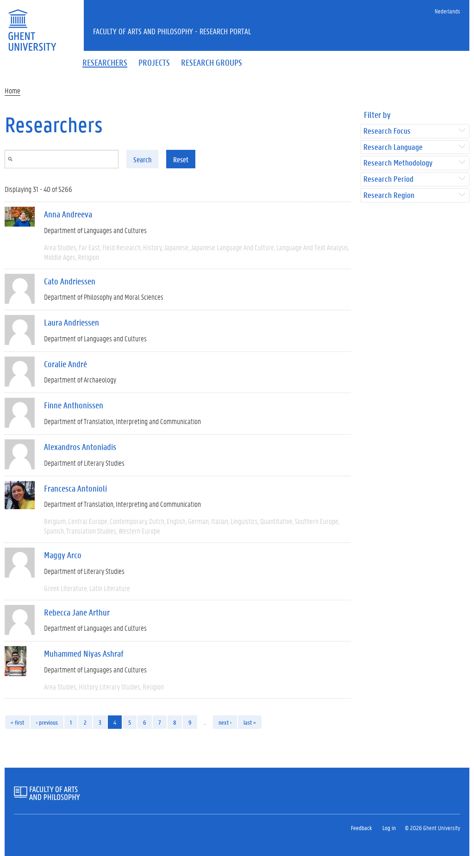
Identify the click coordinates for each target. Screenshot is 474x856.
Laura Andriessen (71, 322)
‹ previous (47, 722)
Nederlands (447, 11)
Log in (389, 827)
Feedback (361, 827)
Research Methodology (397, 163)
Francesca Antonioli (75, 488)
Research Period (388, 179)
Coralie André (65, 363)
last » (249, 722)
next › (224, 722)
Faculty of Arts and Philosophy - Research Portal (172, 31)
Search (142, 159)
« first (17, 722)
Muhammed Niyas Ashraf (84, 653)
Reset (180, 159)
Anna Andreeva (68, 214)
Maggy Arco (62, 554)
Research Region (388, 195)
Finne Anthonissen (73, 405)
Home (12, 90)
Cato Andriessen (69, 281)
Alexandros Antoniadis (80, 446)
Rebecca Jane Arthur (77, 612)
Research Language (393, 147)
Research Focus (387, 131)
